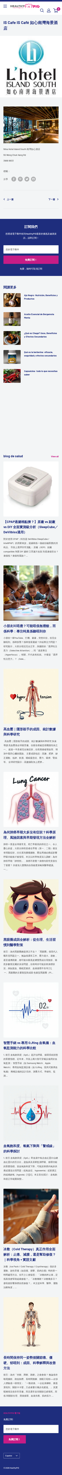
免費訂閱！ (31, 259)
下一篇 (51, 199)
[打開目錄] (5, 6)
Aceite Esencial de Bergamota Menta (39, 316)
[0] (56, 10)
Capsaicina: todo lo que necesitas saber (41, 373)
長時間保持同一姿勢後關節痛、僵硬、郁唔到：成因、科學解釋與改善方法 (29, 1362)
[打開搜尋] (42, 10)
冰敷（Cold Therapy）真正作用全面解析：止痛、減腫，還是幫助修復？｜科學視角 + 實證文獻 (29, 1254)
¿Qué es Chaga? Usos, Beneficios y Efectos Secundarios (40, 335)
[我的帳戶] (48, 10)
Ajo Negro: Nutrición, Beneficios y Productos (41, 297)
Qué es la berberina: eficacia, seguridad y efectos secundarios (40, 354)
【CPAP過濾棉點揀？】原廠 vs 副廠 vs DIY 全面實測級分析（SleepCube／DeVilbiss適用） (30, 527)
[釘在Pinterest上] (20, 179)
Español (8, 1455)
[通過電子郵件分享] (33, 179)
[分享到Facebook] (13, 179)
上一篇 (10, 199)
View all (55, 456)
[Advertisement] (31, 422)
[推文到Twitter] (26, 179)
